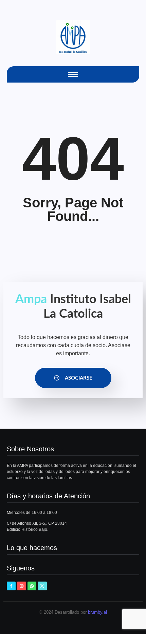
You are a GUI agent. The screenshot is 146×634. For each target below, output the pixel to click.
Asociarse (78, 378)
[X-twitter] (42, 586)
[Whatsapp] (32, 586)
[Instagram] (21, 586)
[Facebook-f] (11, 586)
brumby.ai (97, 612)
